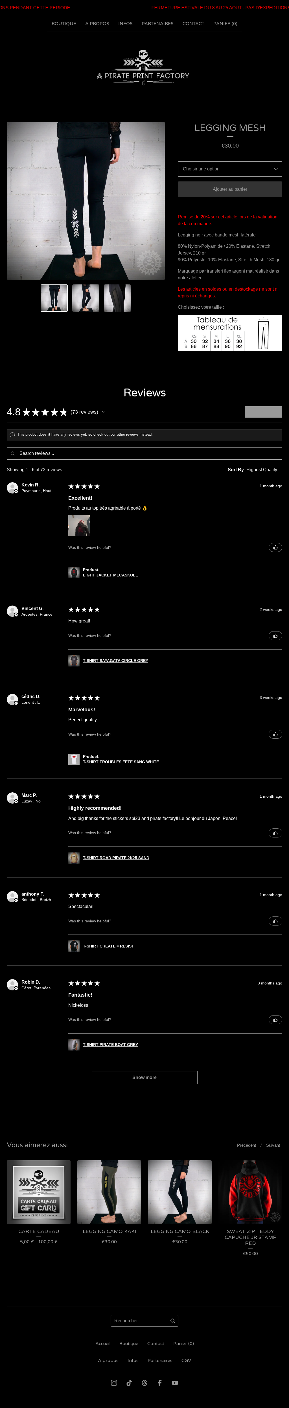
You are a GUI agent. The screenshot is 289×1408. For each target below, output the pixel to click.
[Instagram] (114, 1383)
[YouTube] (175, 1383)
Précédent (246, 1145)
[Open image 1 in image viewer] (86, 201)
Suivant (273, 1145)
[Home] (144, 67)
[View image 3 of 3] (117, 298)
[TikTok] (129, 1383)
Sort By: (236, 469)
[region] (144, 8)
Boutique (64, 24)
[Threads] (144, 1383)
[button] (103, 412)
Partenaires (158, 24)
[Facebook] (159, 1383)
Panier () (225, 24)
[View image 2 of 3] (85, 298)
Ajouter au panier (230, 189)
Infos (125, 24)
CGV (186, 1360)
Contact (193, 24)
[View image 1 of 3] (54, 298)
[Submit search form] (172, 1320)
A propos (97, 24)
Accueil (102, 1343)
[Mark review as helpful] (275, 547)
